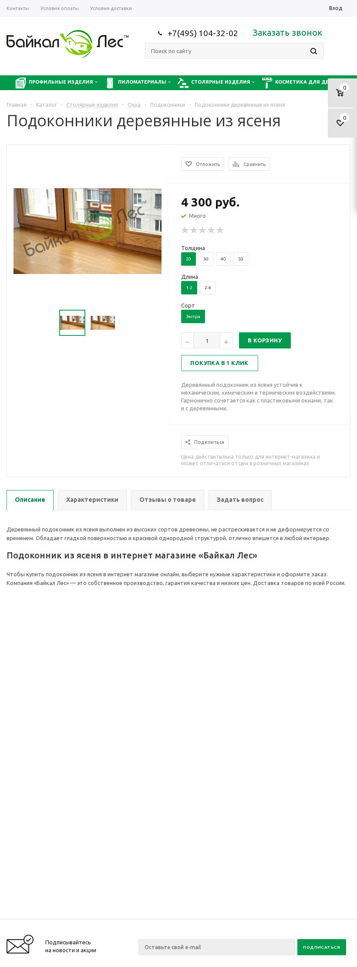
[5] (220, 230)
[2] (194, 230)
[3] (203, 230)
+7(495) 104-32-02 (203, 33)
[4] (211, 230)
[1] (185, 230)
